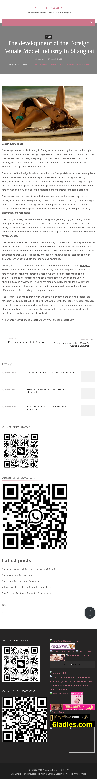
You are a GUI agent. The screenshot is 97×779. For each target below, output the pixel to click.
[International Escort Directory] (60, 693)
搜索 (4, 605)
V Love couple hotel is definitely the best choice (27, 587)
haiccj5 (41, 59)
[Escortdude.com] (59, 729)
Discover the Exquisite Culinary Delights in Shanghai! (48, 391)
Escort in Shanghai (12, 144)
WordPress (80, 774)
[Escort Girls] (57, 712)
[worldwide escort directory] (72, 706)
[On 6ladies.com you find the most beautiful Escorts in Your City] (72, 723)
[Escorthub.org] (82, 729)
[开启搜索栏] (91, 22)
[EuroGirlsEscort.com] (77, 655)
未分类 (48, 37)
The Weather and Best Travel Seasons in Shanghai (51, 373)
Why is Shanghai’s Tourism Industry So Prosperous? (46, 408)
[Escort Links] (77, 693)
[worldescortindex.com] (62, 651)
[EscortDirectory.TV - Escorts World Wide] (57, 655)
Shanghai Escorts (49, 7)
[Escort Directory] (62, 645)
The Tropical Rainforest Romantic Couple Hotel (26, 593)
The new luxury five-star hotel (17, 575)
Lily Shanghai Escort (52, 774)
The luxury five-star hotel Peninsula (20, 581)
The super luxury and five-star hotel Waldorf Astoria (29, 569)
